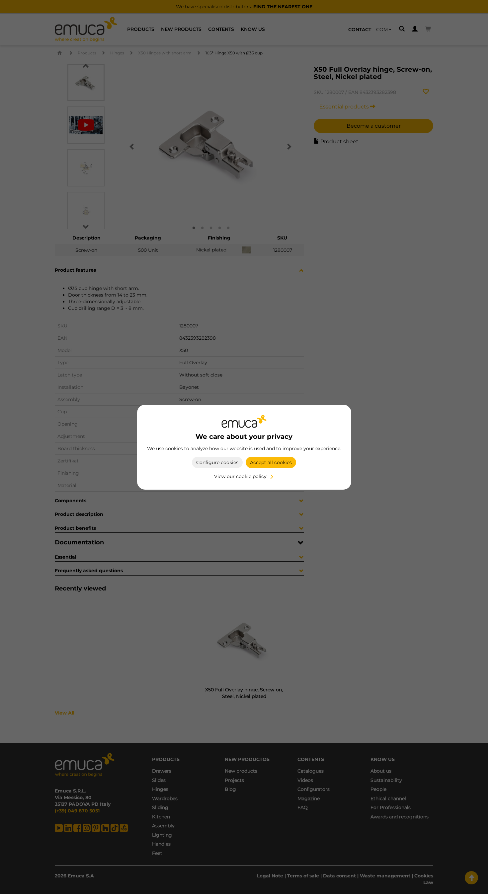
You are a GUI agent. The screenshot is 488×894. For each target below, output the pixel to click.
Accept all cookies (271, 462)
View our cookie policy (240, 476)
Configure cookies (217, 462)
